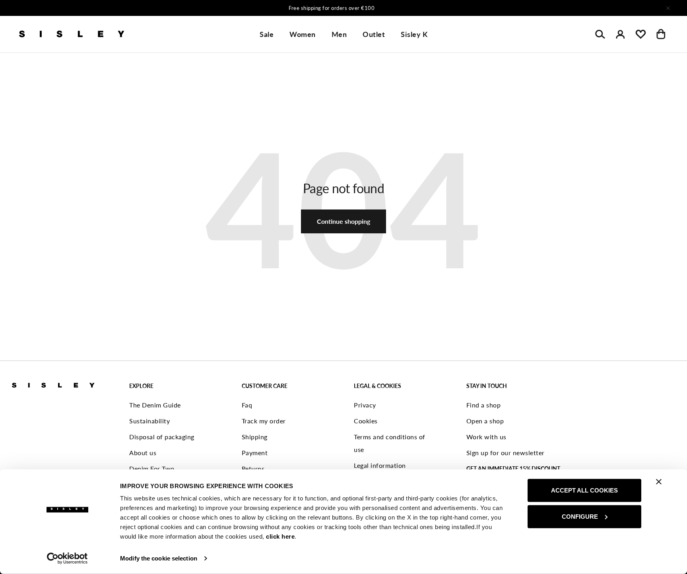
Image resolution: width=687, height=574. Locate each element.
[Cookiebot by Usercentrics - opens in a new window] (67, 558)
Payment (255, 452)
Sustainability (149, 421)
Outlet (374, 34)
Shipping (255, 436)
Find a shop (483, 405)
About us (142, 452)
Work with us (486, 436)
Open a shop (485, 421)
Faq (247, 405)
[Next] (448, 8)
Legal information (380, 465)
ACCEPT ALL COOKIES (584, 490)
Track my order (264, 421)
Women (302, 34)
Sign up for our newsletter (505, 452)
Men (339, 34)
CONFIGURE (580, 516)
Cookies (366, 421)
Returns (253, 468)
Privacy (365, 405)
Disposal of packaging (161, 436)
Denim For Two (152, 468)
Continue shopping (343, 221)
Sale (267, 34)
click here (280, 536)
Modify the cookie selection (158, 558)
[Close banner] (659, 482)
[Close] (668, 8)
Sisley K (414, 34)
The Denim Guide (155, 405)
